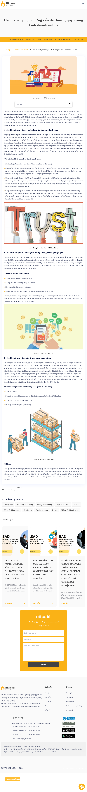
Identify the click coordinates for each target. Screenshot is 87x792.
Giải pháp (48, 718)
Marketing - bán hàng (24, 521)
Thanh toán (70, 714)
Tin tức (54, 526)
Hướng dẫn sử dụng (44, 521)
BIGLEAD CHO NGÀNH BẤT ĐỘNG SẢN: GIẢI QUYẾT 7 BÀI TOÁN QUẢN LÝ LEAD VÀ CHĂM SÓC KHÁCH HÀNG (15, 585)
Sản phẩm (48, 714)
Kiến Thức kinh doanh (69, 39)
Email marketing (42, 526)
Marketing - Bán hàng (16, 39)
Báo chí (76, 521)
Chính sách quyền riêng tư (75, 723)
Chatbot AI (32, 39)
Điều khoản (70, 718)
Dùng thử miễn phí (13, 779)
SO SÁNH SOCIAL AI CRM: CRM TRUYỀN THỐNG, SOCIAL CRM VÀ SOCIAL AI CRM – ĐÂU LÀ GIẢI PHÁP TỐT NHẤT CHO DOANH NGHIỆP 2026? (71, 589)
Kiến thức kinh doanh (22, 50)
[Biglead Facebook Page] (68, 746)
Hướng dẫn (70, 729)
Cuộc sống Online (63, 521)
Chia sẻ (21, 504)
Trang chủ (48, 709)
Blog (8, 50)
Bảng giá (69, 709)
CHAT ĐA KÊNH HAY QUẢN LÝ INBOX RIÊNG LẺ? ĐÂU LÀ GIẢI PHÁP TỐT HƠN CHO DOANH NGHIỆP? (43, 585)
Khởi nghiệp (8, 521)
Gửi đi (43, 681)
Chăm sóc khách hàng (48, 39)
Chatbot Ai (28, 526)
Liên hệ (47, 727)
